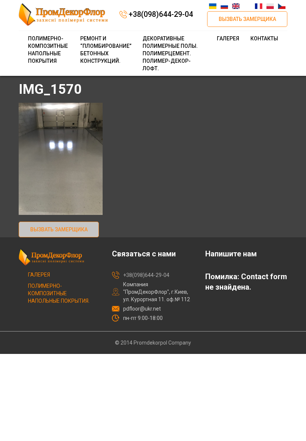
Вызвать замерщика (247, 19)
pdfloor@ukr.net (142, 309)
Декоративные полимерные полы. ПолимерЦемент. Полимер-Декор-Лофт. (170, 53)
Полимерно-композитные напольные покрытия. (59, 293)
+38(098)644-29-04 (161, 14)
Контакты (264, 38)
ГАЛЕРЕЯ (228, 38)
